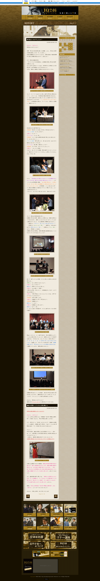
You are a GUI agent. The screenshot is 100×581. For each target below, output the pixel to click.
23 (60, 49)
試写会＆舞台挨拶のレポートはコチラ (35, 411)
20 (69, 47)
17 (62, 47)
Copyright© (33, 576)
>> (71, 37)
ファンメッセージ (36, 401)
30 (60, 51)
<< (63, 37)
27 (69, 49)
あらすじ (50, 17)
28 (71, 49)
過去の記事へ (28, 496)
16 (60, 47)
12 (67, 45)
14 (71, 45)
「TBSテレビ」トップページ (26, 1)
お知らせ (40, 17)
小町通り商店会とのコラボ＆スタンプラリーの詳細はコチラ (40, 439)
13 (69, 45)
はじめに (30, 17)
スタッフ (69, 17)
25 (65, 49)
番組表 (25, 3)
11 (64, 45)
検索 (34, 2)
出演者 (59, 17)
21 (71, 47)
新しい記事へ (56, 496)
